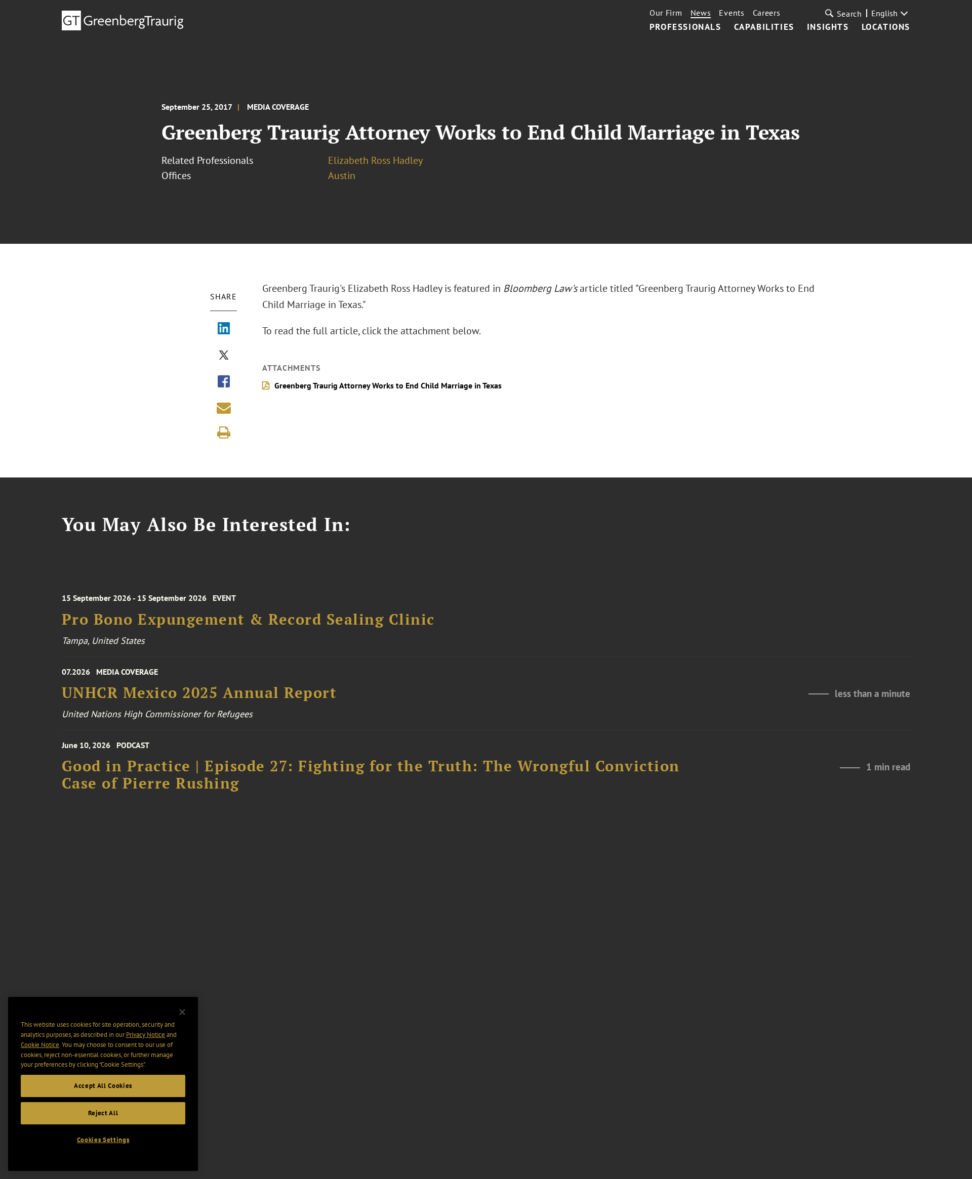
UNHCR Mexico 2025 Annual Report (199, 692)
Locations (886, 27)
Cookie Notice (40, 1044)
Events (731, 12)
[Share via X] (224, 356)
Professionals (685, 27)
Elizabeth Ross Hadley (375, 160)
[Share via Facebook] (224, 382)
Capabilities (764, 27)
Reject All (103, 1113)
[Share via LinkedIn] (224, 329)
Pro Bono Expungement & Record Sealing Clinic (248, 619)
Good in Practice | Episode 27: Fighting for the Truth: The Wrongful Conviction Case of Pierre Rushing (371, 775)
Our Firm (666, 12)
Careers (767, 12)
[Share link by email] (224, 408)
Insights (828, 27)
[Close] (182, 1012)
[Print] (223, 432)
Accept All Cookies (103, 1085)
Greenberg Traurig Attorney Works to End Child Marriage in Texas (388, 385)
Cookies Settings (103, 1140)
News (701, 12)
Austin (341, 175)
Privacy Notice (145, 1034)
